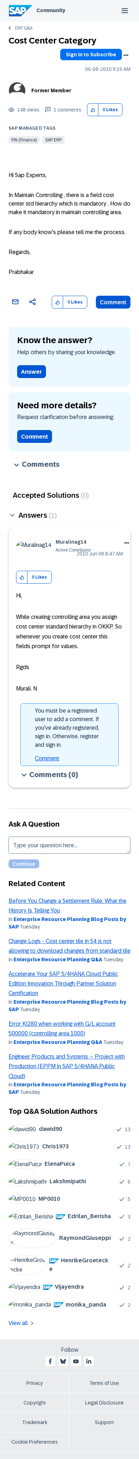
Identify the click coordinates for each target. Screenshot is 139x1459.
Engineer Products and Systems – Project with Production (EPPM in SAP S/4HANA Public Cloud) (67, 1066)
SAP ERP (53, 140)
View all (18, 1323)
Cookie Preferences (34, 1442)
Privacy (34, 1383)
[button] (92, 110)
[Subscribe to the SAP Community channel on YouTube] (76, 1361)
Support (104, 1422)
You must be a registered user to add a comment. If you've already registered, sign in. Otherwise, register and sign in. (67, 728)
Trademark (34, 1422)
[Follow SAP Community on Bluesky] (63, 1361)
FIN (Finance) (24, 140)
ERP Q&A (23, 28)
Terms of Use (104, 1383)
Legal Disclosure (104, 1403)
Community (50, 10)
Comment (113, 302)
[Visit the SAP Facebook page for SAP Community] (50, 1361)
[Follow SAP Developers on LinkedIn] (89, 1361)
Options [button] (126, 55)
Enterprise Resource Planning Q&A (58, 959)
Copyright (35, 1403)
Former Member (51, 90)
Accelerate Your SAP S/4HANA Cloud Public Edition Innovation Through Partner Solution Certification (63, 984)
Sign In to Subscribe (91, 54)
